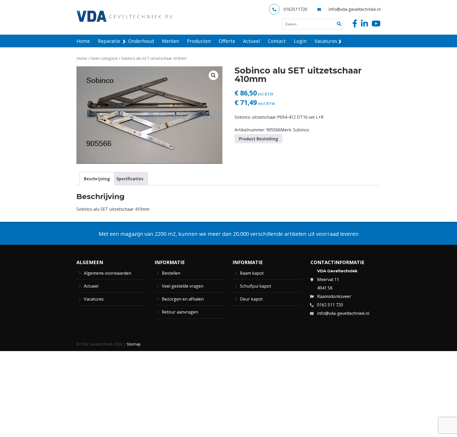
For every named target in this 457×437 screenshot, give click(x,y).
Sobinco (301, 130)
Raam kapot (252, 273)
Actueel (91, 286)
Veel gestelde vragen (182, 286)
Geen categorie (104, 58)
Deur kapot (251, 299)
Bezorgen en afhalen (183, 299)
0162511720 (295, 9)
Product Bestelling (258, 139)
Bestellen (171, 273)
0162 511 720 (330, 305)
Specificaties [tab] (129, 179)
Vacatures (94, 299)
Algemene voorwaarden (107, 273)
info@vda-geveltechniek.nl (354, 9)
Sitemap (134, 344)
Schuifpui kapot (255, 286)
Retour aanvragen (180, 312)
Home (81, 58)
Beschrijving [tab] (97, 179)
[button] (213, 75)
